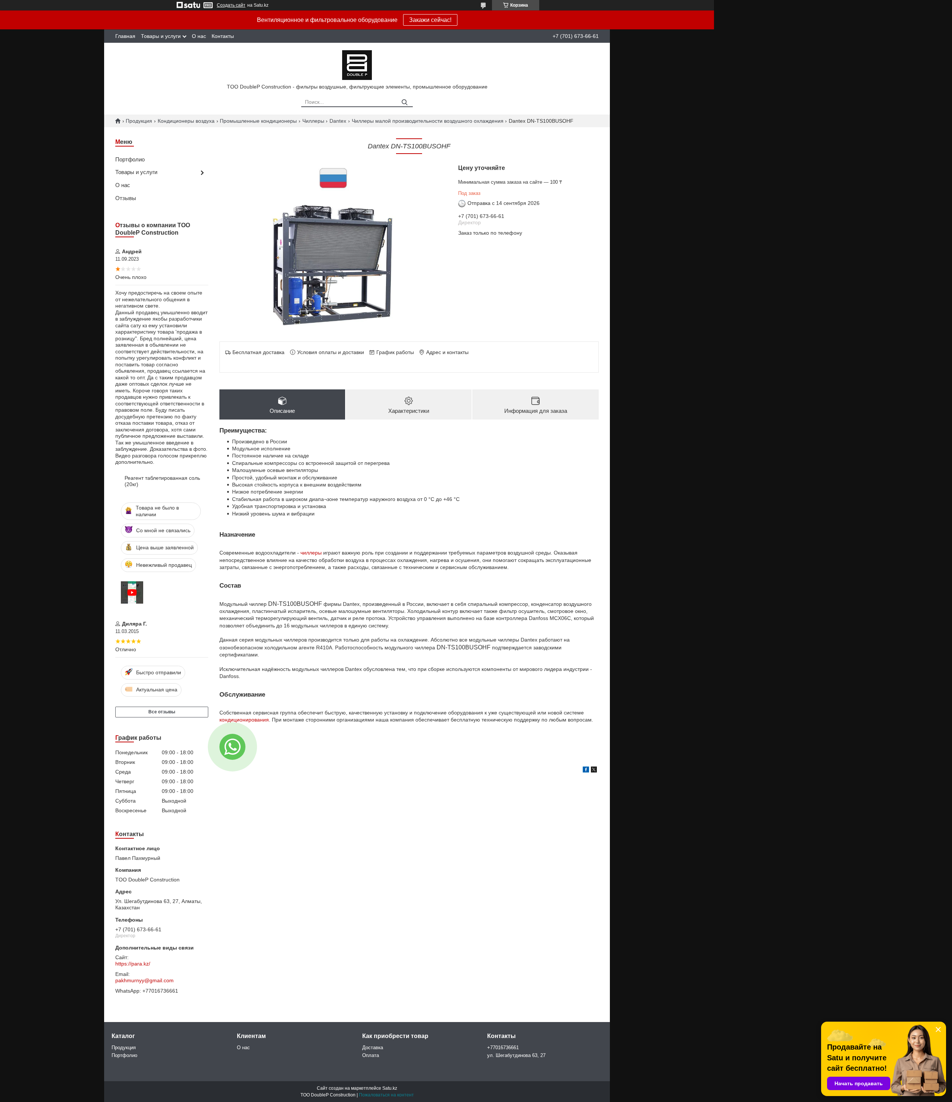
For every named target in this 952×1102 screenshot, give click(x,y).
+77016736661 (503, 1047)
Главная (125, 36)
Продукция (139, 120)
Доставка (372, 1047)
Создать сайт (231, 5)
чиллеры (311, 553)
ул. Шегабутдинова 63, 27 (516, 1055)
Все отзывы (161, 711)
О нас (199, 36)
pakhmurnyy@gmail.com (144, 980)
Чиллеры (313, 120)
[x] (594, 771)
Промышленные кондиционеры (258, 120)
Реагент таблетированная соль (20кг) (162, 481)
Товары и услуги (161, 36)
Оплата (370, 1055)
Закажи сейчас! (430, 20)
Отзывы (125, 198)
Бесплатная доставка (258, 352)
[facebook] (586, 771)
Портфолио (130, 159)
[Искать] (404, 102)
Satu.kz (389, 1088)
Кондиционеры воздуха (186, 120)
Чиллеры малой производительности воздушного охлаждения (428, 120)
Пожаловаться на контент (386, 1095)
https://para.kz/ (132, 964)
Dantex (337, 120)
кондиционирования (244, 720)
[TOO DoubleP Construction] (357, 65)
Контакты (223, 36)
